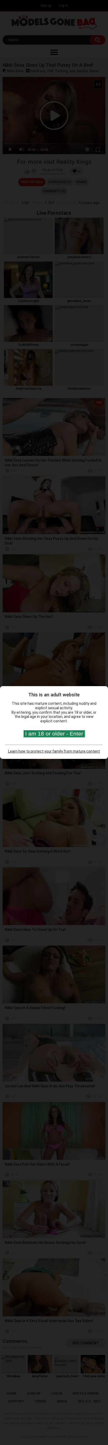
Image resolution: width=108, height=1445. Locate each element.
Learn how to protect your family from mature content (54, 751)
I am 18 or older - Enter (54, 734)
